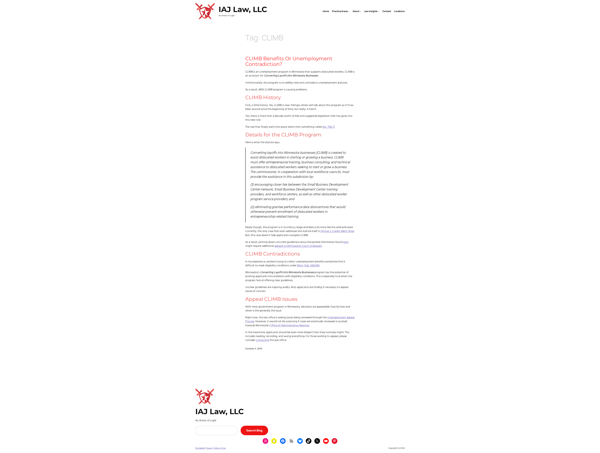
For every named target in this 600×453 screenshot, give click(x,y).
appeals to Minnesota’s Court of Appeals (298, 246)
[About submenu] (360, 11)
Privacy (209, 448)
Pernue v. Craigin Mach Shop (337, 231)
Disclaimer (200, 448)
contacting (262, 340)
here (345, 242)
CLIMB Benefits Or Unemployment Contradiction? (288, 61)
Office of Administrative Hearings (289, 325)
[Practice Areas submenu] (349, 11)
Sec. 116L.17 (328, 127)
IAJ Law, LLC (243, 9)
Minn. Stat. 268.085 (308, 265)
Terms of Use (220, 448)
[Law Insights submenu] (378, 11)
